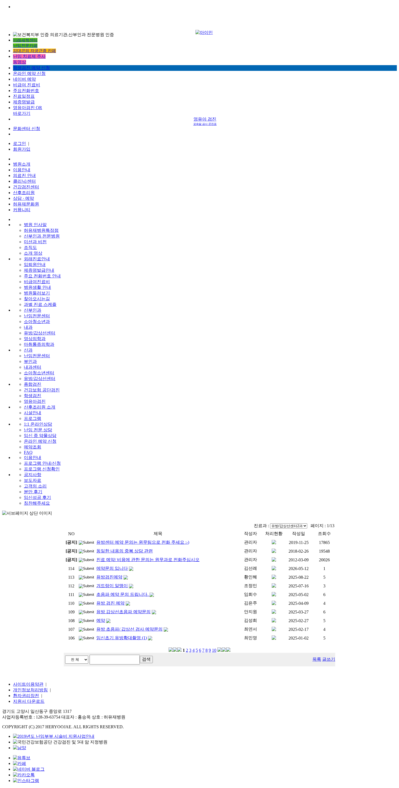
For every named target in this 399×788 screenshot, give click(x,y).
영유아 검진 (205, 121)
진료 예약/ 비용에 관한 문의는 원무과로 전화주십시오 (147, 559)
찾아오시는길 (37, 298)
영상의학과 (35, 338)
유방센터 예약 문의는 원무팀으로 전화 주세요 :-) (142, 542)
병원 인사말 (35, 224)
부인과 (30, 361)
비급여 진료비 (26, 85)
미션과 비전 (35, 241)
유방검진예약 (109, 577)
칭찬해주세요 (37, 503)
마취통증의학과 (39, 344)
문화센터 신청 (26, 128)
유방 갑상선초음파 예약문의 (123, 611)
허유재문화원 (26, 204)
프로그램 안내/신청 (42, 463)
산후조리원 (24, 192)
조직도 (30, 247)
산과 (28, 350)
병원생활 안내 (37, 287)
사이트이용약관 (28, 684)
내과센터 (32, 367)
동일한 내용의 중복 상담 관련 (124, 551)
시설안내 (32, 412)
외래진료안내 (37, 259)
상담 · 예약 (23, 198)
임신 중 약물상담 (40, 435)
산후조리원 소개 (39, 407)
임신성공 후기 (37, 497)
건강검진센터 (26, 187)
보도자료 (32, 480)
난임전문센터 (37, 316)
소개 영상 (33, 253)
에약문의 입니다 (112, 568)
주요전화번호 (26, 90)
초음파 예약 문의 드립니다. (123, 594)
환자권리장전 (26, 695)
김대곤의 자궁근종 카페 (34, 51)
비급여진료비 (37, 281)
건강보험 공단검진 (42, 390)
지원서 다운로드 (29, 701)
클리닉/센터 (24, 181)
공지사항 (32, 474)
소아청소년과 (37, 321)
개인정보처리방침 (30, 690)
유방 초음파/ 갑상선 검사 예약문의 (129, 629)
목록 (316, 659)
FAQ (28, 452)
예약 (100, 620)
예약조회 (32, 447)
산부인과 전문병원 (42, 236)
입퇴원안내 (35, 264)
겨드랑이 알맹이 (112, 585)
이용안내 (21, 169)
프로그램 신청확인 (42, 469)
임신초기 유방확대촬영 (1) (121, 637)
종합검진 (32, 384)
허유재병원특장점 (41, 230)
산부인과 (32, 310)
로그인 (19, 143)
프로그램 (32, 418)
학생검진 (32, 395)
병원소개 (21, 164)
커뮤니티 (21, 209)
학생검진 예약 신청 (31, 67)
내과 (28, 327)
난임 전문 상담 (38, 430)
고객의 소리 (35, 486)
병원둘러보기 (37, 293)
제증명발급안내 (39, 270)
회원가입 (21, 149)
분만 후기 (33, 491)
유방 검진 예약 (110, 603)
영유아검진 (35, 401)
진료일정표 (24, 96)
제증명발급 (24, 102)
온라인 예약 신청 (29, 73)
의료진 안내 (24, 175)
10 (214, 650)
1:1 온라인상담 (38, 424)
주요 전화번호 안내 (42, 276)
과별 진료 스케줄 (40, 304)
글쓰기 (328, 659)
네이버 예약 (24, 79)
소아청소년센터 (39, 373)
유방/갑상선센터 (39, 333)
